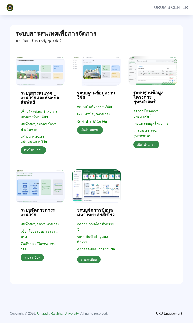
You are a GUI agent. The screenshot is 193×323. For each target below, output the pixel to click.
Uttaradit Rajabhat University (58, 313)
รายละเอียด (32, 257)
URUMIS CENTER (171, 7)
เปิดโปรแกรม (33, 150)
